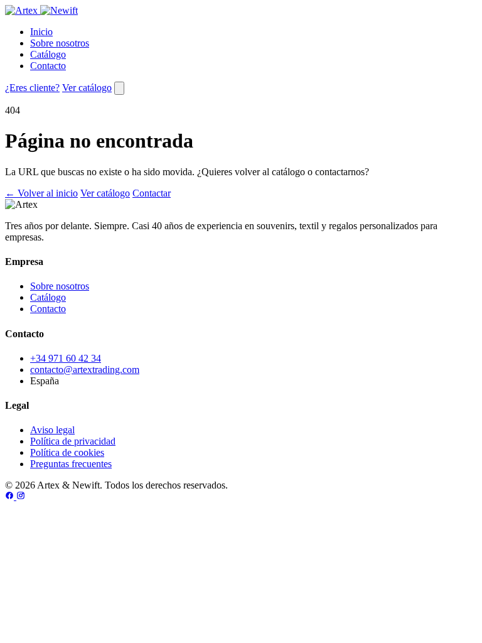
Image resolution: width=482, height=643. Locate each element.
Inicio (41, 31)
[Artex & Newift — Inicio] (41, 10)
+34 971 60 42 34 (65, 358)
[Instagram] (20, 496)
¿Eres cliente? (32, 87)
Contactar (151, 193)
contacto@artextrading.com (84, 369)
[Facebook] (10, 496)
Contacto (48, 65)
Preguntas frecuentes (71, 463)
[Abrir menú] (119, 88)
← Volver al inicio (41, 193)
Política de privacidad (72, 441)
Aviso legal (52, 429)
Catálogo (48, 54)
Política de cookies (67, 452)
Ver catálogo (87, 87)
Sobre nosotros (59, 43)
